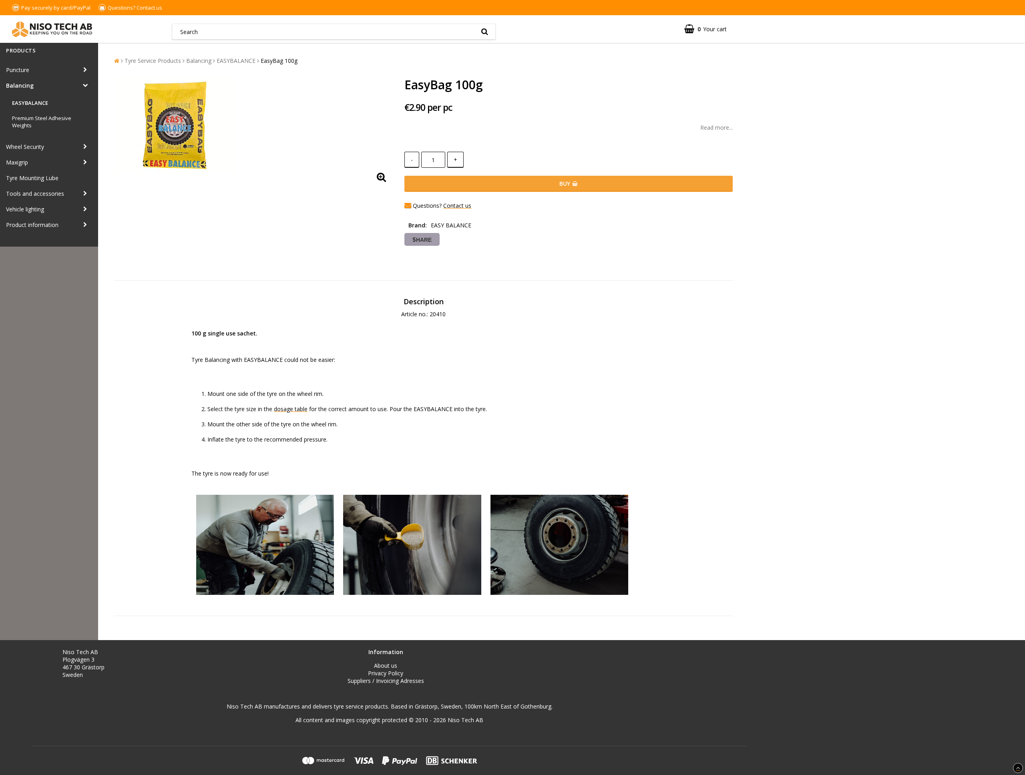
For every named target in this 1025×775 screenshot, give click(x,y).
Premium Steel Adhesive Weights (41, 121)
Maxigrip (17, 162)
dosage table (291, 409)
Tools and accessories (35, 193)
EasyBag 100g (279, 60)
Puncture (17, 70)
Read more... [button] (716, 127)
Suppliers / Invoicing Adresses (386, 681)
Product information (32, 225)
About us (385, 665)
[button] (705, 29)
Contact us (149, 7)
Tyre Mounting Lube (32, 178)
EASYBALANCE (30, 102)
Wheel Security (25, 147)
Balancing (20, 85)
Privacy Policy (385, 673)
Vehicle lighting (25, 209)
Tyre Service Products (153, 60)
